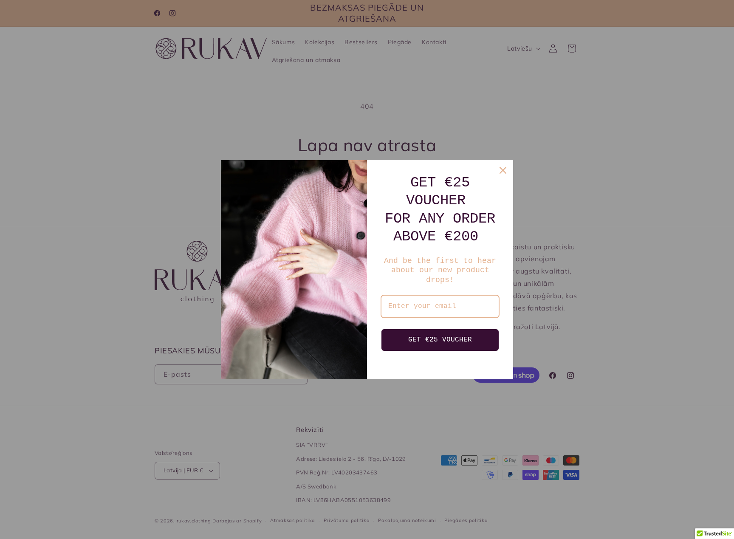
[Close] (503, 170)
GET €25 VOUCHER (440, 340)
